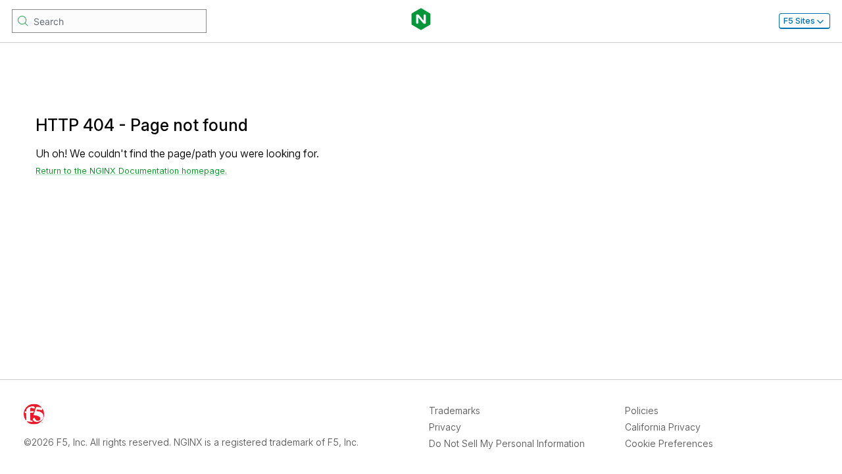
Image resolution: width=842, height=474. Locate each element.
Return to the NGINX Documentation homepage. (131, 171)
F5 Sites (799, 21)
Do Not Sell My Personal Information (507, 443)
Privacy (445, 427)
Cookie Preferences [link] (669, 443)
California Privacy (663, 427)
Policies (641, 410)
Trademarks (454, 410)
